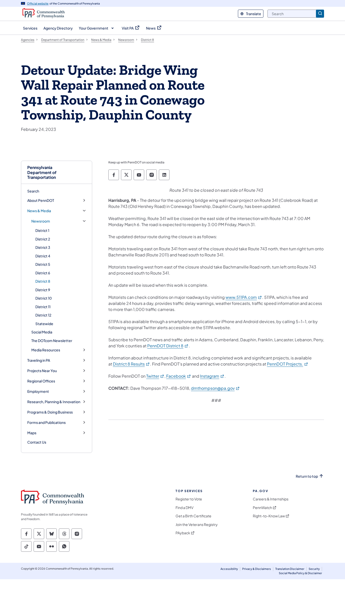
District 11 (43, 306)
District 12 (43, 315)
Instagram (212, 376)
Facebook (178, 376)
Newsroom (40, 221)
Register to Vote (189, 499)
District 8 (42, 281)
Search (33, 191)
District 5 (42, 264)
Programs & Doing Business (50, 412)
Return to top (307, 476)
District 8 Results (131, 364)
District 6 (42, 273)
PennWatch (262, 507)
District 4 (42, 256)
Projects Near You (42, 371)
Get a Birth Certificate (193, 516)
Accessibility (229, 568)
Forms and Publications (46, 422)
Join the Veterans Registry (197, 524)
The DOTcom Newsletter (51, 340)
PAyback (183, 533)
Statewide (44, 323)
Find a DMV (184, 507)
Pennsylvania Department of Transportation (42, 172)
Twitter (155, 376)
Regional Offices (41, 381)
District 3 (42, 247)
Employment (38, 391)
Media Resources (45, 350)
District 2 (42, 239)
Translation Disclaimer (289, 568)
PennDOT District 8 (168, 345)
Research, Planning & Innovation (53, 402)
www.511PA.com (244, 297)
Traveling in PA (38, 360)
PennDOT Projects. (287, 364)
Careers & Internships (270, 499)
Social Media (41, 332)
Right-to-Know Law (269, 516)
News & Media (39, 211)
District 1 (42, 230)
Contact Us (36, 442)
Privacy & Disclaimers (256, 568)
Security (314, 568)
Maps (31, 433)
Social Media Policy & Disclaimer (300, 573)
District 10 (43, 298)
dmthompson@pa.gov (215, 388)
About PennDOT (40, 200)
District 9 (42, 289)
